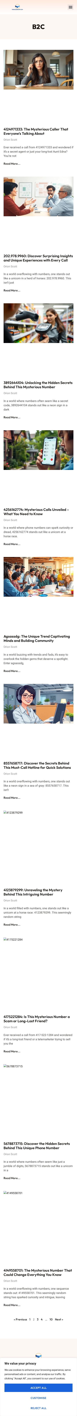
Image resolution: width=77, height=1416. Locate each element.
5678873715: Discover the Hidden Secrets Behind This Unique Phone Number (37, 1145)
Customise (38, 1398)
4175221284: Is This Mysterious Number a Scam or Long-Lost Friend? (37, 1018)
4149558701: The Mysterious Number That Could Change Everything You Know (38, 1272)
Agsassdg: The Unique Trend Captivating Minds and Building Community (37, 638)
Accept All (38, 1387)
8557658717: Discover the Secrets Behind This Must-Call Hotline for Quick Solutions (37, 765)
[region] (38, 1387)
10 (51, 1319)
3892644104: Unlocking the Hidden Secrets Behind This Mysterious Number (38, 384)
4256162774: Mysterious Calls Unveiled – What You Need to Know (36, 511)
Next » (59, 1319)
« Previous (20, 1319)
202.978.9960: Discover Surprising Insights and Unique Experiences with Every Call (38, 258)
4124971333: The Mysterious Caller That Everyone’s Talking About (36, 131)
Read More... (12, 163)
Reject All (39, 1408)
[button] (70, 7)
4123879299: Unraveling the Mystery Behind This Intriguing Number (33, 892)
